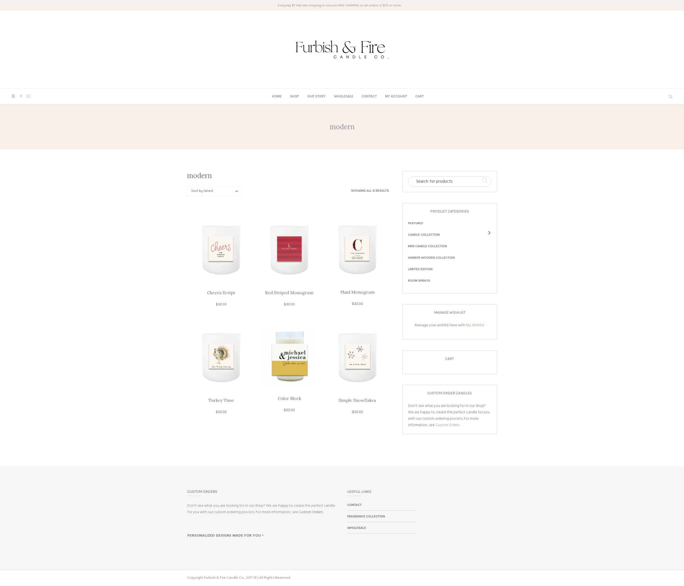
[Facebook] (21, 96)
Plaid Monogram (357, 292)
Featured (415, 223)
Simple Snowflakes (357, 400)
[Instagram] (13, 96)
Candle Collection (424, 235)
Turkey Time (221, 400)
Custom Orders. (448, 425)
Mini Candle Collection (427, 246)
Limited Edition (420, 269)
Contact (354, 505)
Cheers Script (221, 292)
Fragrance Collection (366, 516)
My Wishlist (475, 325)
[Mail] (28, 96)
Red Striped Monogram (289, 292)
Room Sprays (419, 280)
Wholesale (356, 528)
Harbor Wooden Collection (431, 257)
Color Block (289, 398)
